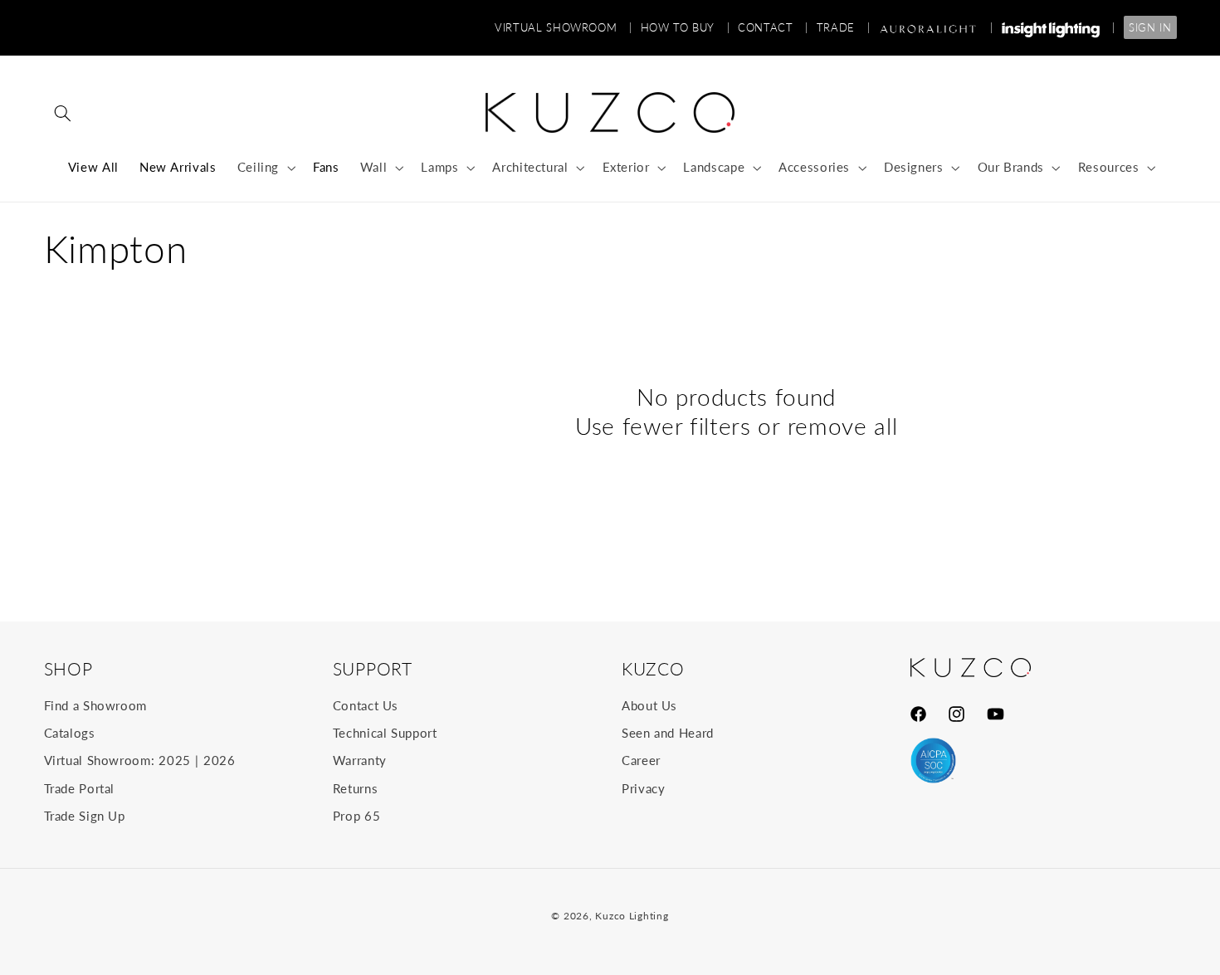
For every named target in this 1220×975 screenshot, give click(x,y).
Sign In (1150, 27)
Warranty (360, 760)
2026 (219, 760)
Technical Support (385, 732)
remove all (843, 426)
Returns (355, 788)
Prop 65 (356, 815)
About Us (649, 705)
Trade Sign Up (84, 815)
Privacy (643, 788)
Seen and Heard (668, 732)
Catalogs (69, 732)
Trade (843, 27)
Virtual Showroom (563, 27)
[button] (63, 113)
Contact (773, 27)
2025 (175, 760)
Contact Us (365, 705)
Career (641, 760)
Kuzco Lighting (631, 915)
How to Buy (685, 27)
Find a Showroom (95, 705)
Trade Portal (79, 788)
